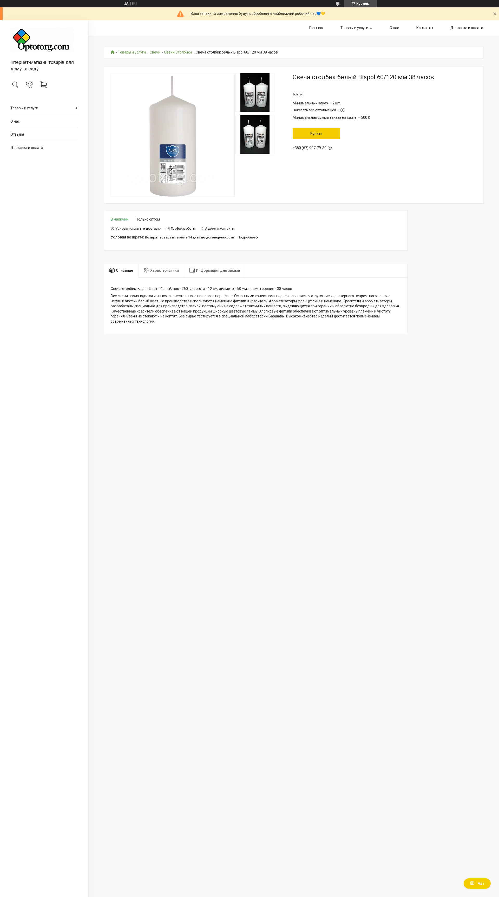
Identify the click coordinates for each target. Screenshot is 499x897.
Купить (316, 133)
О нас (15, 121)
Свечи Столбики (178, 52)
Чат (481, 883)
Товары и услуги (24, 108)
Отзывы (17, 134)
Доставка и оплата (26, 147)
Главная (316, 28)
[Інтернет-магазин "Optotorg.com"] (44, 40)
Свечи (155, 52)
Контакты (424, 28)
